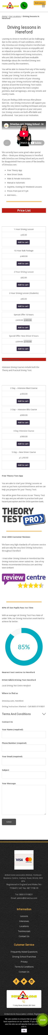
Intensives (24, 921)
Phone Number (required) (14, 743)
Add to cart (23, 242)
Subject (5, 770)
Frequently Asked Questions (24, 951)
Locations (24, 926)
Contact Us (24, 936)
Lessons (24, 916)
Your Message (9, 783)
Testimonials (24, 931)
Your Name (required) (12, 729)
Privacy (24, 961)
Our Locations (15, 16)
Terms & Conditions (24, 966)
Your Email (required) (12, 756)
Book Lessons (40, 3)
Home (4, 16)
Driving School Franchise (24, 956)
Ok (24, 1030)
